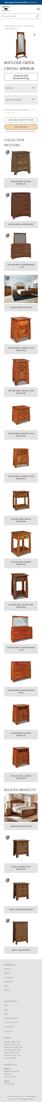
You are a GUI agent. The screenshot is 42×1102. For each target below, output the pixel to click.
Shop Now (33, 2)
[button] (34, 35)
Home (6, 26)
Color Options (9, 1027)
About (6, 1010)
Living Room (8, 982)
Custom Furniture (10, 1022)
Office (6, 986)
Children (7, 973)
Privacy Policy (30, 1096)
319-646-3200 (9, 1084)
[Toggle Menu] (38, 9)
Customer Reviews (11, 1018)
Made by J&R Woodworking (21, 77)
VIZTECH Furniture (28, 1099)
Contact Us (8, 1031)
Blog (5, 1014)
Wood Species (13, 100)
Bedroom (13, 26)
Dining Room (9, 977)
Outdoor (7, 990)
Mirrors (19, 26)
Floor (25, 26)
